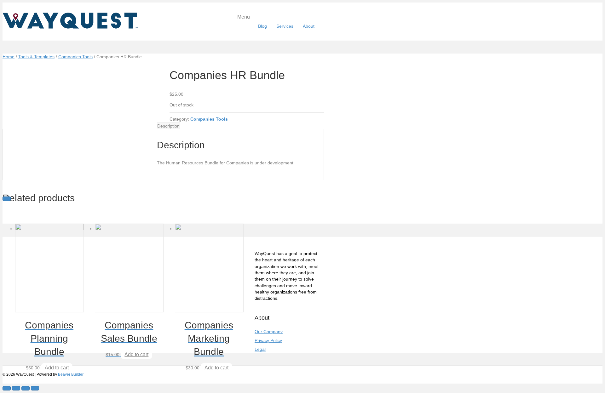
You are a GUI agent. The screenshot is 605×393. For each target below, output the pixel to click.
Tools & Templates (36, 56)
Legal (260, 349)
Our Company (269, 331)
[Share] (16, 388)
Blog (262, 26)
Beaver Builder (71, 374)
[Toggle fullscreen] (25, 388)
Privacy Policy (268, 340)
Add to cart (57, 367)
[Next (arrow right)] (7, 198)
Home (8, 56)
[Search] (321, 26)
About (308, 26)
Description (168, 125)
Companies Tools (75, 56)
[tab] (168, 125)
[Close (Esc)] (7, 388)
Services (284, 26)
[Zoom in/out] (35, 388)
